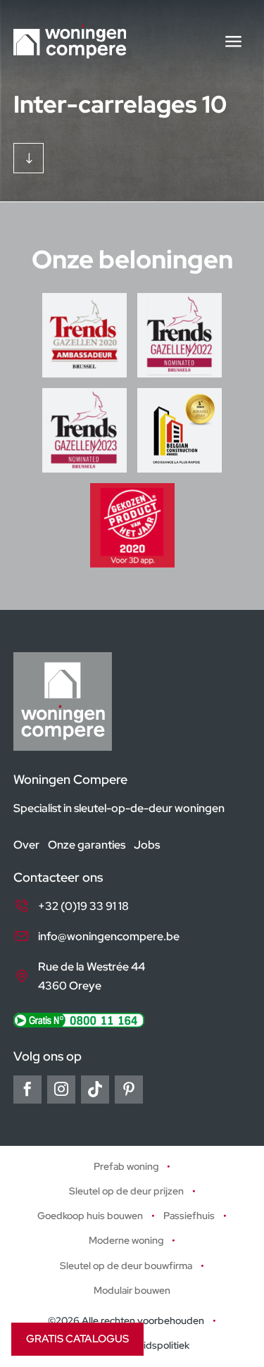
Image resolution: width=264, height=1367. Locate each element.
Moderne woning (126, 1241)
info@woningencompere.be (109, 936)
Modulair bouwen (132, 1290)
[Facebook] (27, 1089)
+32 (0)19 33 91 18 (83, 906)
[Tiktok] (95, 1089)
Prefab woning (126, 1166)
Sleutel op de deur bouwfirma (126, 1265)
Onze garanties (86, 844)
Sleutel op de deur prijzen (126, 1191)
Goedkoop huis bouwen (90, 1216)
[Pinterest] (129, 1089)
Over (26, 844)
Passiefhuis (189, 1216)
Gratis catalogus (77, 1339)
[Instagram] (61, 1089)
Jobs (147, 844)
